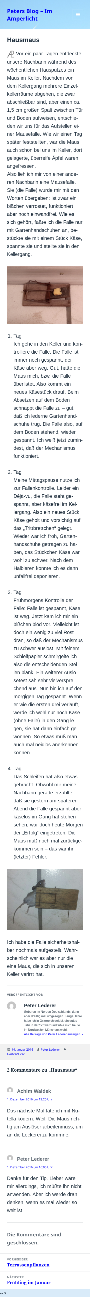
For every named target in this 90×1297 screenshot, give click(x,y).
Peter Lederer (50, 1049)
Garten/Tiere (16, 1054)
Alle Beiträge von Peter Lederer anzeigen (52, 1034)
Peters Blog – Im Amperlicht (29, 14)
